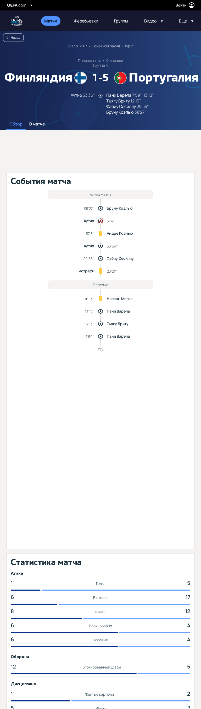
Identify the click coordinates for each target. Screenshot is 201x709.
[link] (51, 21)
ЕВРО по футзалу (17, 21)
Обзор (16, 124)
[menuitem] (52, 21)
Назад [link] (15, 37)
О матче (37, 124)
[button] (153, 21)
